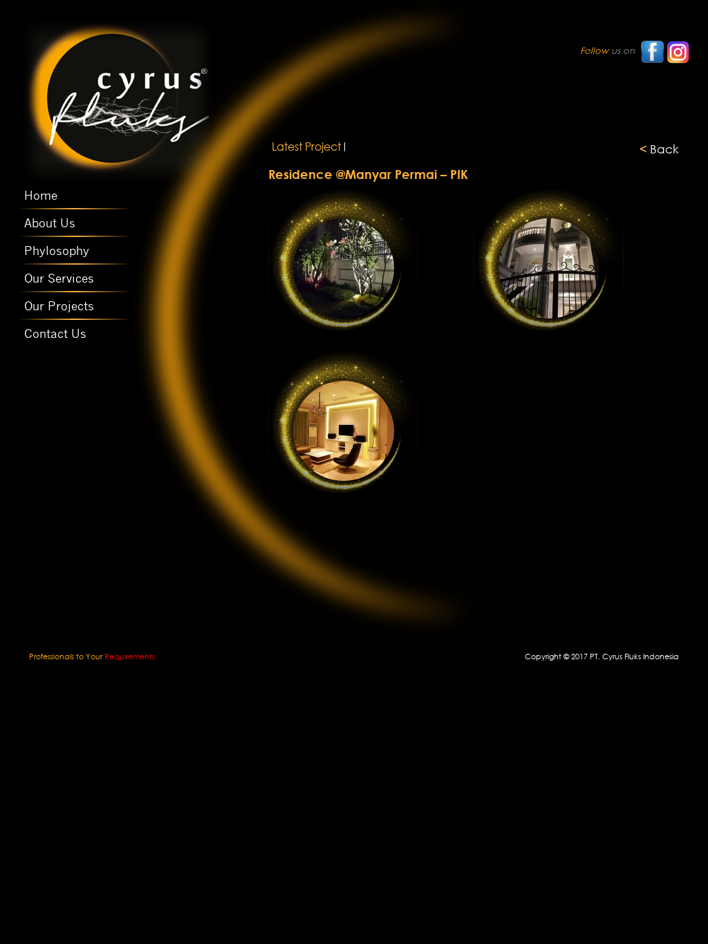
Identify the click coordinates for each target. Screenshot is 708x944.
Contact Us (55, 334)
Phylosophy (56, 251)
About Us (49, 223)
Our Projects (59, 306)
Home (40, 195)
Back (659, 149)
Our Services (59, 278)
